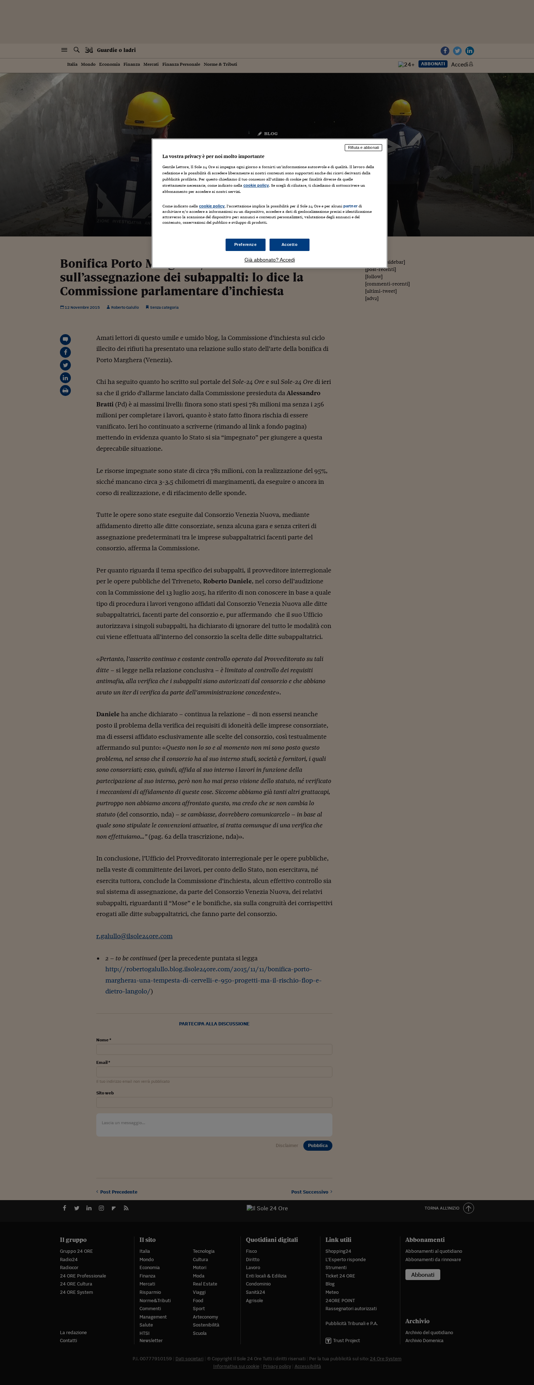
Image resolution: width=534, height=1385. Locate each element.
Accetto (290, 244)
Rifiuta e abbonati (363, 147)
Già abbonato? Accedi (269, 260)
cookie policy (256, 185)
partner (350, 206)
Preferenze (245, 244)
